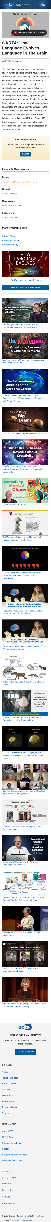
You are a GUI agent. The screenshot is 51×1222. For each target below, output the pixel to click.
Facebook (6, 1190)
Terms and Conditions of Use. (21, 1220)
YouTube (6, 1197)
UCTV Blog (7, 1137)
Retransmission (9, 1107)
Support (5, 1149)
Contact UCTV (9, 1178)
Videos (5, 1072)
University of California (12, 1160)
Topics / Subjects (10, 1078)
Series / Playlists (10, 1083)
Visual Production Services (14, 1154)
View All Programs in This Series (25, 287)
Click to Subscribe (25, 1051)
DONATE (25, 154)
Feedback (6, 1183)
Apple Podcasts (9, 1203)
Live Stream (7, 1095)
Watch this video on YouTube (28, 33)
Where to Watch (9, 1101)
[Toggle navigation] (43, 4)
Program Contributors (12, 1143)
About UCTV (8, 1131)
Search (5, 1113)
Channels (6, 1089)
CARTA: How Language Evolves (25, 280)
